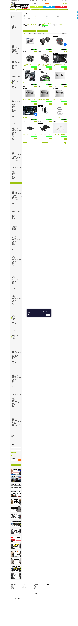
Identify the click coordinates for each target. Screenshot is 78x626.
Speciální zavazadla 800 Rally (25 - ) (16, 405)
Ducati (13, 161)
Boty (11, 18)
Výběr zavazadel (14, 34)
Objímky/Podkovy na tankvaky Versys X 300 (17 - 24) (17, 194)
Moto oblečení (13, 19)
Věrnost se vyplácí (36, 586)
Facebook (35, 588)
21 (66, 143)
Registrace (23, 584)
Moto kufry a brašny (13, 431)
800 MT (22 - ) (13, 129)
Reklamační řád (13, 587)
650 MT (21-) (13, 100)
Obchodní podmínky (13, 584)
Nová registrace (13, 454)
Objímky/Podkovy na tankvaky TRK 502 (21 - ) (16, 33)
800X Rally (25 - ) (14, 297)
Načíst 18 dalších (45, 143)
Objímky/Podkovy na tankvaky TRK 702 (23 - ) (16, 63)
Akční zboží (36, 6)
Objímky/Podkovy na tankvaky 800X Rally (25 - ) (16, 308)
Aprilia (13, 23)
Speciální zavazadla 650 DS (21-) (16, 388)
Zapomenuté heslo (13, 455)
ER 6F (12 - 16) (14, 228)
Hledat (47, 3)
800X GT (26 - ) (14, 278)
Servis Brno (12, 435)
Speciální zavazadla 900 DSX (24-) (16, 424)
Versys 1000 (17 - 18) (14, 218)
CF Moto (13, 83)
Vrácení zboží (12, 586)
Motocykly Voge (13, 16)
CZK (62, 0)
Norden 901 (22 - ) (14, 166)
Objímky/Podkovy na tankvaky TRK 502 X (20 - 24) (16, 49)
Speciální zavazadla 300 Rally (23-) (16, 355)
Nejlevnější (30, 33)
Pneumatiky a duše (13, 432)
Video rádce (35, 585)
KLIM (11, 15)
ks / (16, 464)
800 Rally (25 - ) (14, 393)
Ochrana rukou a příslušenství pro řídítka (16, 40)
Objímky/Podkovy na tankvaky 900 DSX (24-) (16, 422)
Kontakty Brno (32, 0)
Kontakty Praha (38, 0)
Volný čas (12, 434)
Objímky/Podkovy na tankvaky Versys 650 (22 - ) (17, 212)
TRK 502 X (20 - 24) (14, 39)
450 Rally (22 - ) (14, 238)
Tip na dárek (46, 30)
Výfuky (13, 246)
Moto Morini (13, 319)
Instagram (35, 589)
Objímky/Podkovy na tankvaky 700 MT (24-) (16, 123)
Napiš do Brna (24, 586)
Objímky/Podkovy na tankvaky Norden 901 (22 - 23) (16, 176)
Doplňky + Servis (13, 433)
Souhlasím (48, 314)
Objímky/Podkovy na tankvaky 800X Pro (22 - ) (16, 269)
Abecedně (44, 33)
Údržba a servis (14, 257)
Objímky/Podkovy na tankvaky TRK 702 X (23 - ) (16, 76)
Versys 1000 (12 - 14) (14, 225)
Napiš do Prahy (24, 587)
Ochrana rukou (14, 26)
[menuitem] (11, 9)
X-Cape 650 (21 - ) (14, 320)
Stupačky (13, 45)
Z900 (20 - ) (13, 220)
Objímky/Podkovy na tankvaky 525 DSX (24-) (16, 369)
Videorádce (49, 6)
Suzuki (13, 339)
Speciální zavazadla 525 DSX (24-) (16, 372)
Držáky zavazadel (14, 31)
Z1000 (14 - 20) (14, 231)
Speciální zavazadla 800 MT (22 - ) (16, 140)
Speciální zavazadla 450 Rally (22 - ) (16, 251)
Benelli (13, 24)
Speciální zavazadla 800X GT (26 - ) (16, 290)
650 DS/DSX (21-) (14, 376)
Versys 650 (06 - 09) (14, 227)
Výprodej (61, 6)
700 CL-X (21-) (13, 146)
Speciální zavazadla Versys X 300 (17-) (17, 196)
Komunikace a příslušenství (15, 38)
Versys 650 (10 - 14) (14, 226)
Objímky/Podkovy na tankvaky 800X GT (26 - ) (16, 288)
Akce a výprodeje (13, 437)
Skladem (34, 30)
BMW (12, 82)
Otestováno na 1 (39, 30)
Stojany (13, 29)
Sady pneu (13, 145)
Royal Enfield (13, 336)
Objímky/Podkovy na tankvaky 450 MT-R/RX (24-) (16, 93)
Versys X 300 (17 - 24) (14, 184)
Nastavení (29, 314)
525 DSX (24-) (13, 359)
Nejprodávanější (39, 33)
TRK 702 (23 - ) (14, 54)
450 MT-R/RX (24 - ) (14, 84)
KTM (12, 317)
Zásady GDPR (12, 588)
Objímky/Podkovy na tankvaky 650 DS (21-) (17, 386)
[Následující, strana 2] (65, 143)
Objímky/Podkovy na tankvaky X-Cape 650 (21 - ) (16, 330)
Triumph (13, 340)
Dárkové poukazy (13, 438)
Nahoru (25, 143)
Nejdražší (34, 33)
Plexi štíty (13, 28)
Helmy (12, 17)
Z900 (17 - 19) (14, 235)
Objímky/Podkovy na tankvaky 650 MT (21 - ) (16, 109)
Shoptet (38, 594)
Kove (12, 237)
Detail (36, 51)
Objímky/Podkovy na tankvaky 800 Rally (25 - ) (16, 403)
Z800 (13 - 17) (14, 236)
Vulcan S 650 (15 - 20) (14, 230)
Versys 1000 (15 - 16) (14, 224)
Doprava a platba (44, 0)
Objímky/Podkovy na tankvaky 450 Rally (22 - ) (16, 249)
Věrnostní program (13, 589)
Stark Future (13, 337)
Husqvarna (13, 165)
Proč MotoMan (36, 584)
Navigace (13, 52)
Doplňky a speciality (14, 51)
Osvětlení (13, 30)
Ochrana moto (14, 27)
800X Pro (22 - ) (14, 258)
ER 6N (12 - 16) (14, 229)
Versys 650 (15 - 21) (14, 200)
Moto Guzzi (13, 318)
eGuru (41, 594)
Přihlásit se (13, 452)
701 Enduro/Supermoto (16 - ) (15, 181)
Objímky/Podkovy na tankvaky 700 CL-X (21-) (17, 155)
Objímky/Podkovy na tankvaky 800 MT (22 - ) (16, 138)
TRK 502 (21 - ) (14, 25)
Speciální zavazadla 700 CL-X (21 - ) (16, 157)
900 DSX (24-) (13, 412)
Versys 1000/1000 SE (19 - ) (15, 219)
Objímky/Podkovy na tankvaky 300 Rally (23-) (16, 353)
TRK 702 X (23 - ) (14, 68)
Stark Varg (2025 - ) (14, 338)
